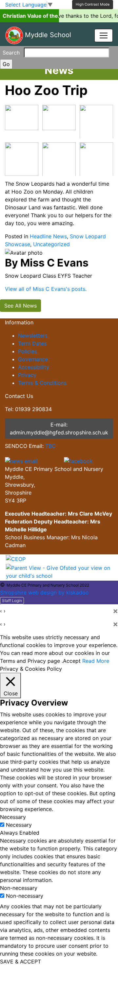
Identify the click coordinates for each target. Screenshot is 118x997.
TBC (50, 446)
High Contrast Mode (92, 4)
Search (11, 52)
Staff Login (12, 600)
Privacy (27, 375)
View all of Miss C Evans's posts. (46, 289)
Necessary (19, 825)
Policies (27, 351)
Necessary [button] (13, 817)
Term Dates (32, 343)
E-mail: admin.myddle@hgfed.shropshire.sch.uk (59, 428)
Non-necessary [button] (18, 888)
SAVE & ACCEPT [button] (20, 961)
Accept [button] (72, 661)
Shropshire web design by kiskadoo (44, 592)
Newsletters (33, 335)
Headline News (48, 236)
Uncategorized (51, 244)
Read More (95, 661)
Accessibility (33, 367)
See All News (20, 305)
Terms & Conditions (42, 383)
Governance (33, 359)
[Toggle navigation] (103, 35)
